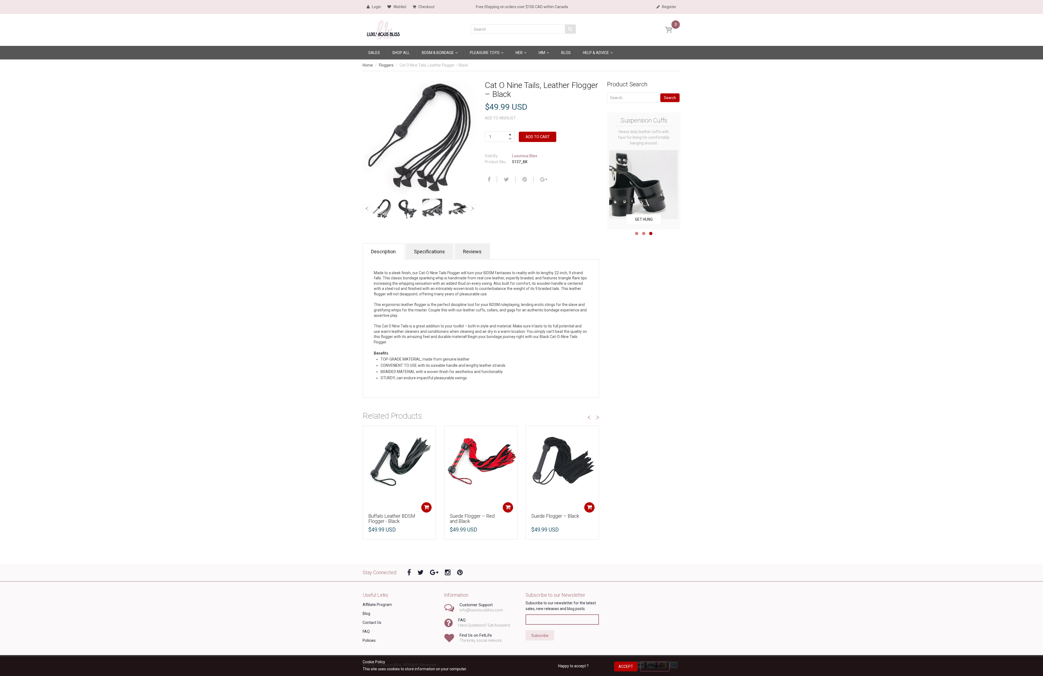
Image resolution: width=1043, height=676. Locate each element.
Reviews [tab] (472, 251)
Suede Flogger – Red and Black (472, 518)
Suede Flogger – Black (555, 516)
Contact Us (372, 622)
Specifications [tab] (429, 251)
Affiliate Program (377, 604)
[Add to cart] (426, 507)
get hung (644, 219)
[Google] (543, 179)
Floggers (386, 65)
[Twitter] (505, 179)
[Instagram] (447, 572)
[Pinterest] (460, 572)
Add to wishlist (500, 118)
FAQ (366, 631)
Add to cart (538, 137)
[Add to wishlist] (367, 433)
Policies (369, 640)
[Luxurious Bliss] (383, 28)
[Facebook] (488, 179)
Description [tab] (383, 251)
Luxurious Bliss (524, 156)
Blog (366, 613)
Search (670, 98)
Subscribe (539, 635)
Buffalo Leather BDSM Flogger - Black (391, 518)
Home (368, 65)
